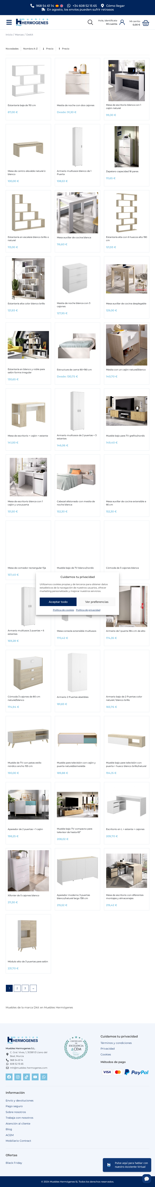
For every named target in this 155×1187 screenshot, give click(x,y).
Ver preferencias (96, 602)
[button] (9, 22)
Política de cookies (63, 610)
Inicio (9, 34)
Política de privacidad (88, 610)
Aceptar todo (58, 602)
